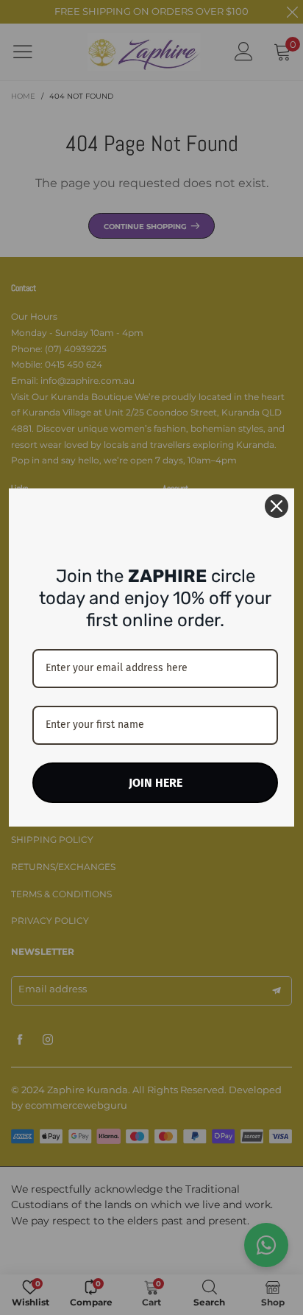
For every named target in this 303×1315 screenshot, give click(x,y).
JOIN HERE (155, 783)
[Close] (276, 506)
